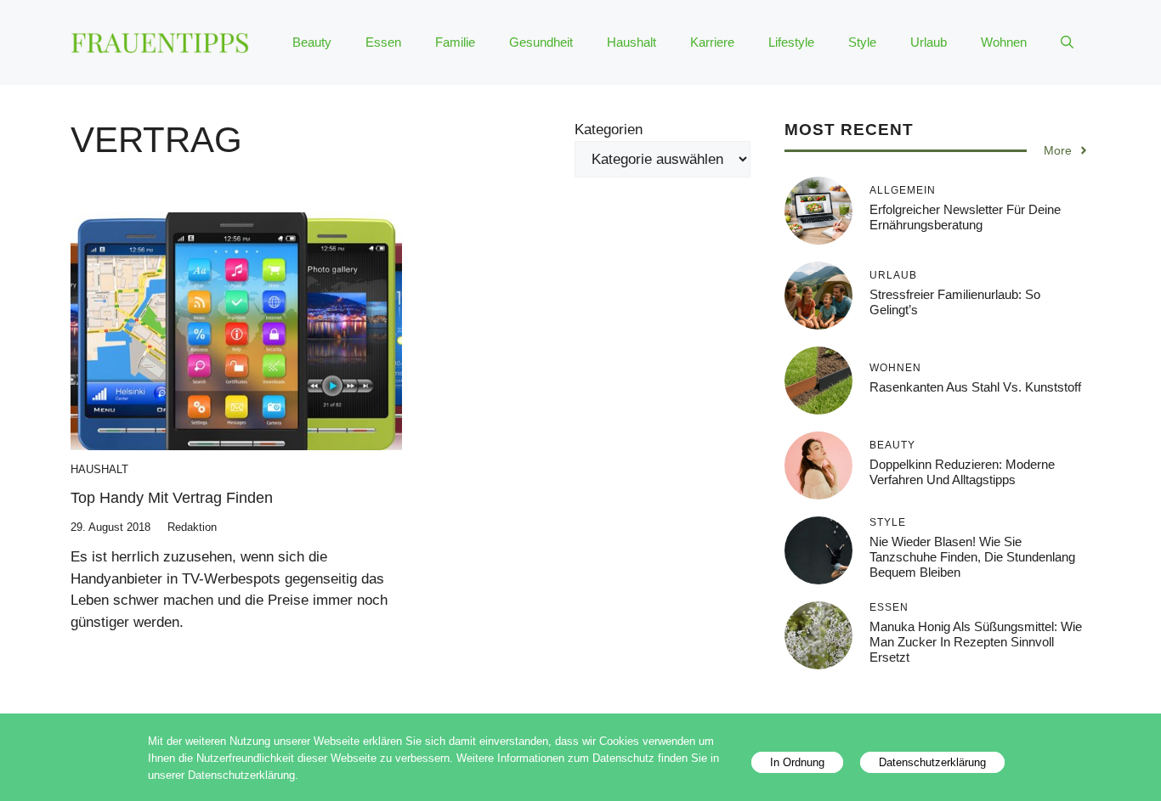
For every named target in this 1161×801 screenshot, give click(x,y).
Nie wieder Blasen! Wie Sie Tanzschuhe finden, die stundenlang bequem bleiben (972, 555)
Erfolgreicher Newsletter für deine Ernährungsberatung (965, 216)
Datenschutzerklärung (932, 762)
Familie (455, 42)
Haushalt (631, 42)
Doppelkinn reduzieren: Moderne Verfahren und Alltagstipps (962, 471)
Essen (383, 42)
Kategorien (609, 129)
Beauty (311, 42)
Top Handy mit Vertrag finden (172, 497)
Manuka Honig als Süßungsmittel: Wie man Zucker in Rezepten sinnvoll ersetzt (975, 640)
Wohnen (1004, 42)
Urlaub (928, 42)
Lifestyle (791, 42)
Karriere (712, 42)
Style (862, 42)
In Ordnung (797, 762)
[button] (1067, 42)
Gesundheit (541, 42)
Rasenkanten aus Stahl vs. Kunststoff (975, 386)
